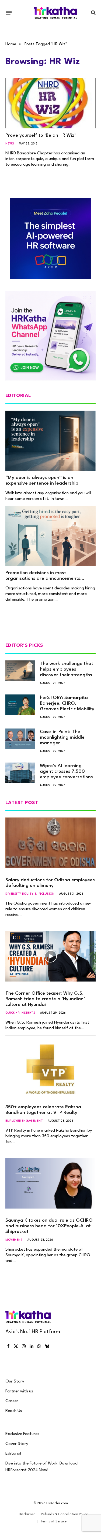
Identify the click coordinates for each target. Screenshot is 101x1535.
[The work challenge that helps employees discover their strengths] (20, 670)
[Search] (93, 13)
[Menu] (9, 12)
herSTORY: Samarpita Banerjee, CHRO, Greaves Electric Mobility (67, 703)
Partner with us (19, 1391)
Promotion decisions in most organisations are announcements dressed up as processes (42, 578)
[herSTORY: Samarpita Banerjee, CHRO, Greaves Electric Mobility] (20, 704)
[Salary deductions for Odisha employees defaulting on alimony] (50, 842)
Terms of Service (53, 1521)
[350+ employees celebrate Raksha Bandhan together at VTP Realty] (50, 1070)
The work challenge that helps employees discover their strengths (66, 669)
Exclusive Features (22, 1434)
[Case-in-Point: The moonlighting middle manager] (20, 739)
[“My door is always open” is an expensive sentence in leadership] (50, 440)
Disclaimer (27, 1514)
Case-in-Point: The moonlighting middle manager (62, 737)
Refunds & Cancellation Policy (64, 1514)
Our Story (14, 1381)
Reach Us (13, 1411)
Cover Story (16, 1444)
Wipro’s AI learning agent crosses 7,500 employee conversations (66, 771)
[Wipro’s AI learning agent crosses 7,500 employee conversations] (20, 773)
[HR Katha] (55, 12)
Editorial (13, 1453)
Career (11, 1401)
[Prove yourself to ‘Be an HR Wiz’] (50, 103)
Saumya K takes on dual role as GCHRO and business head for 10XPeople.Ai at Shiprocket (49, 1226)
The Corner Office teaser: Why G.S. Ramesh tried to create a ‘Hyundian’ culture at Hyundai (45, 999)
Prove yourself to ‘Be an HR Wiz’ (40, 135)
